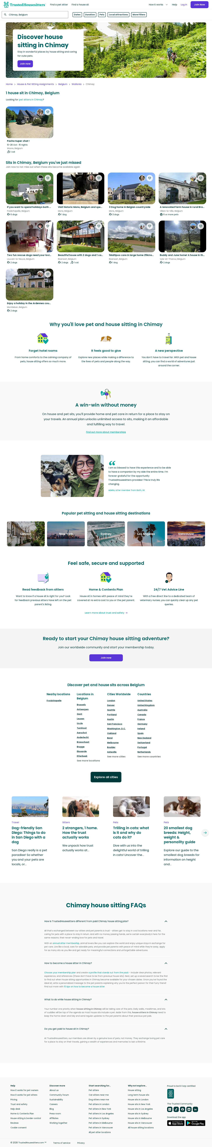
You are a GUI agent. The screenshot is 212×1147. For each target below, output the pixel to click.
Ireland (141, 728)
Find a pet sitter (59, 4)
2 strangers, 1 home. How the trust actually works (80, 833)
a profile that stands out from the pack (108, 972)
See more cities (116, 756)
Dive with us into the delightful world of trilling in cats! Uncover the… (131, 850)
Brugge (81, 746)
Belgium (62, 84)
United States (144, 700)
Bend (109, 737)
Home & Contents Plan (22, 1113)
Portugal (142, 747)
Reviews (14, 1122)
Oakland (111, 733)
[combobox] (35, 14)
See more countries (149, 756)
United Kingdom (146, 705)
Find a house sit (80, 4)
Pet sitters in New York (100, 1108)
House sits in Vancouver (140, 1122)
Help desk (15, 1108)
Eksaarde (82, 751)
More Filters (139, 14)
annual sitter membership (66, 943)
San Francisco (114, 723)
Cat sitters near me (99, 1094)
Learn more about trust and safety (104, 612)
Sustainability (56, 1099)
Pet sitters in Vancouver (101, 1127)
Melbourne (113, 742)
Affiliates (54, 1118)
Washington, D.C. (116, 728)
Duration (90, 14)
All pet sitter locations (100, 1132)
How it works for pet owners (24, 1090)
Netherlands (144, 752)
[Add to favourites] (48, 112)
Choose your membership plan (60, 972)
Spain (140, 733)
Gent (79, 714)
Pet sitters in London (99, 1104)
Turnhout (82, 728)
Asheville (112, 752)
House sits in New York (139, 1104)
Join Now (199, 4)
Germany (142, 723)
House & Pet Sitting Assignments (35, 84)
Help (174, 4)
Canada (141, 714)
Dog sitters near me (99, 1099)
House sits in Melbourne (140, 1118)
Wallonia (76, 84)
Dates (77, 14)
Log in (184, 4)
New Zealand (144, 737)
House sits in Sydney (138, 1113)
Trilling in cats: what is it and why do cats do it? (131, 833)
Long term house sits (138, 1094)
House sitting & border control (25, 1118)
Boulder (111, 747)
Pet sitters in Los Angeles (101, 1113)
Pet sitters (94, 1090)
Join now (25, 63)
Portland (112, 714)
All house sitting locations (141, 1127)
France (141, 719)
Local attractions (118, 14)
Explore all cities (106, 777)
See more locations (88, 760)
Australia (142, 709)
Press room (55, 1113)
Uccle (80, 723)
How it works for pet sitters (23, 1094)
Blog (52, 1108)
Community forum (59, 1094)
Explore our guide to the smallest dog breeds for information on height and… (181, 857)
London (111, 700)
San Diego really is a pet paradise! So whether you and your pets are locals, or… (29, 857)
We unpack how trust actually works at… (77, 847)
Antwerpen (83, 709)
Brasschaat (83, 742)
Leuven (80, 718)
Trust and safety (18, 1104)
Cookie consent (18, 1127)
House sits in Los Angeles (140, 1108)
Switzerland (143, 742)
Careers (54, 1104)
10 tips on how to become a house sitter (84, 986)
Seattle (111, 709)
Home (9, 84)
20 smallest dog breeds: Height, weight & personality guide (179, 835)
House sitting (134, 1090)
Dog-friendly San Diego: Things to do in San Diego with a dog (28, 835)
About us (54, 1090)
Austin (110, 719)
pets (115, 822)
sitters (66, 822)
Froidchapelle (54, 700)
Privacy (81, 1142)
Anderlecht (83, 737)
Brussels (81, 704)
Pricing (13, 1099)
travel (15, 822)
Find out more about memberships (106, 432)
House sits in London (138, 1099)
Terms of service (61, 1142)
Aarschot (82, 732)
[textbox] (35, 14)
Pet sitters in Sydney (99, 1118)
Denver (111, 705)
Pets (102, 14)
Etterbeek (82, 756)
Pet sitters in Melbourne (101, 1122)
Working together (58, 1122)
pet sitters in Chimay (31, 99)
